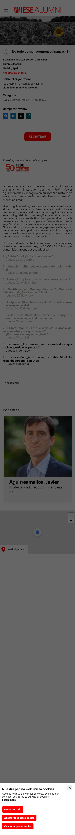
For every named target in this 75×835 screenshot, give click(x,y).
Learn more (9, 800)
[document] (37, 809)
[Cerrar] (69, 787)
